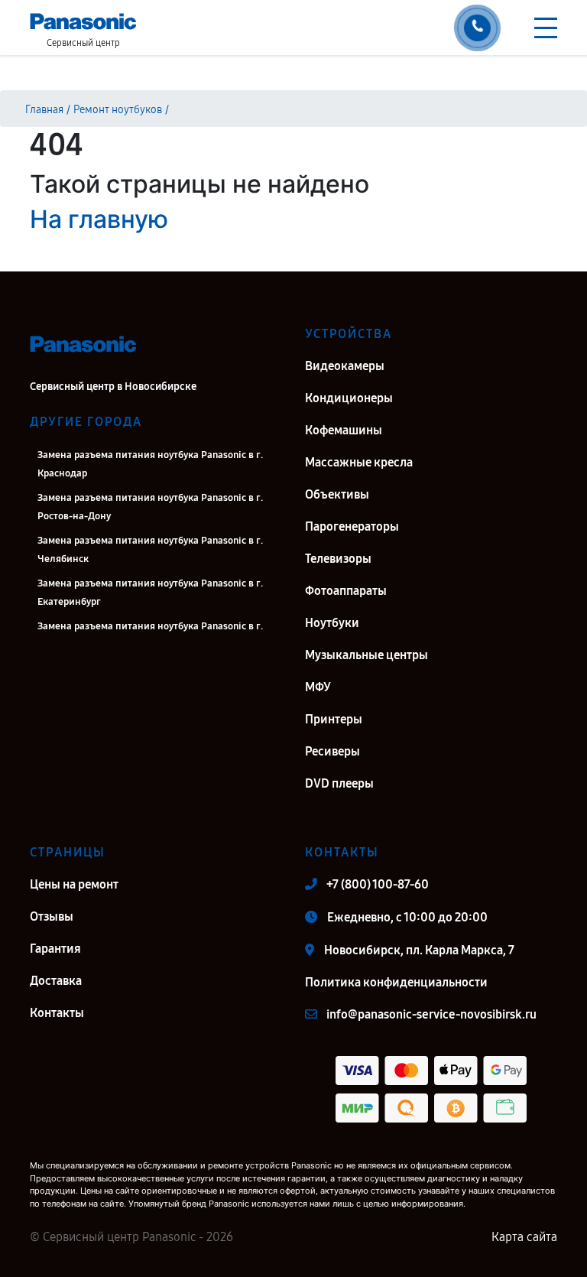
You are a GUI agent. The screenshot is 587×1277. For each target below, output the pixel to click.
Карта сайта (524, 1237)
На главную (99, 219)
